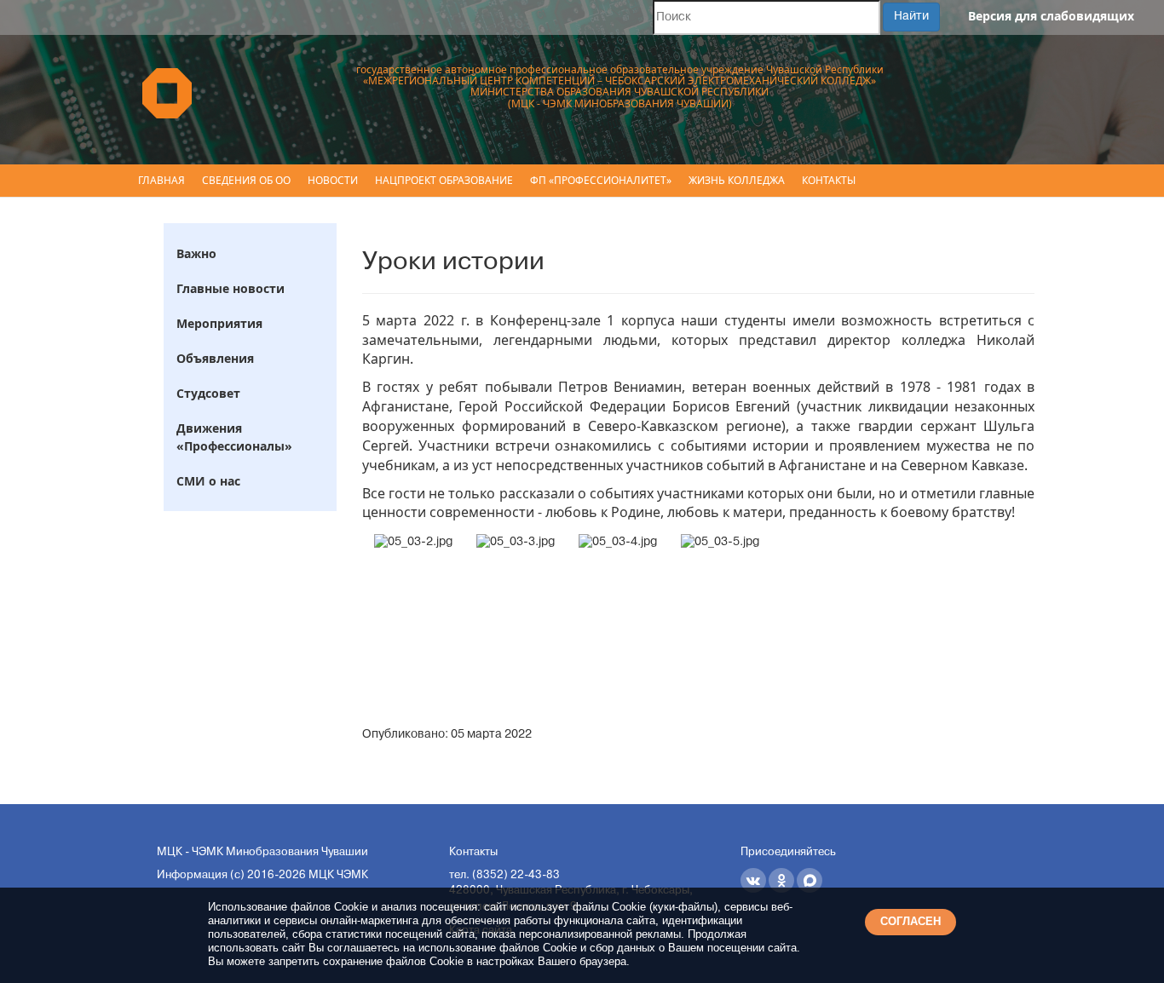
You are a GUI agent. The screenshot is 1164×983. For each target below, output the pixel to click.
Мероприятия (219, 323)
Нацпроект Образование (444, 180)
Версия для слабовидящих (1051, 16)
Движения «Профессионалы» (234, 437)
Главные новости (230, 288)
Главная (161, 180)
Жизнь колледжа (737, 180)
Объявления (215, 358)
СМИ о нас (208, 481)
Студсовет (208, 393)
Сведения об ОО (246, 180)
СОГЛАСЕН (910, 921)
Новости (333, 180)
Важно (196, 253)
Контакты (829, 180)
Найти (911, 16)
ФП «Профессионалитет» (600, 180)
